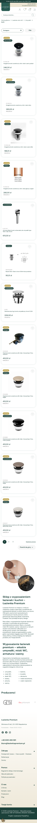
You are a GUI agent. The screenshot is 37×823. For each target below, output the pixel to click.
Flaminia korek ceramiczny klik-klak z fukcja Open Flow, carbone (18, 353)
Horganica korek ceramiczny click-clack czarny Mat (18, 147)
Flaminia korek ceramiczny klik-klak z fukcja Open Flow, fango (18, 482)
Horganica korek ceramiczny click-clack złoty (18, 105)
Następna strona (31, 542)
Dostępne (6, 30)
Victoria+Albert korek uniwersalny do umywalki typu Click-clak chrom (17, 231)
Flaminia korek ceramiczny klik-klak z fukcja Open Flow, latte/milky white (18, 525)
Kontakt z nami (6, 791)
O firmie (4, 788)
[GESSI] (8, 702)
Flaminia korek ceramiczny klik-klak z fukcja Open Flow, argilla (18, 396)
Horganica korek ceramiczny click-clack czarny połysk (18, 63)
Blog (2, 797)
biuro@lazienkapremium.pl (29, 5)
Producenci (5, 794)
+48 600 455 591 (31, 4)
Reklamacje (5, 757)
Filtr (30, 30)
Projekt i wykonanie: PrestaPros (18, 816)
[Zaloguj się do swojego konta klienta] (20, 10)
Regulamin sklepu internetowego (12, 771)
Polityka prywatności (8, 777)
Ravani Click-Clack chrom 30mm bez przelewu (18, 271)
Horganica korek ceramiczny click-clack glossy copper (18, 188)
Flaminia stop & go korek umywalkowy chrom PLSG (18, 311)
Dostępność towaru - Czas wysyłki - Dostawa (16, 754)
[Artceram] (24, 702)
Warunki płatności (7, 774)
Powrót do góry (26, 547)
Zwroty (3, 760)
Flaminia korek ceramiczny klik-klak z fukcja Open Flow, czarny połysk (18, 439)
